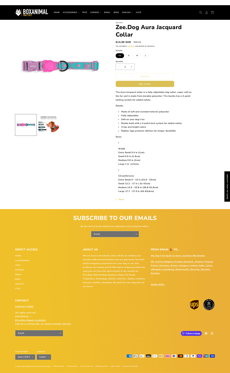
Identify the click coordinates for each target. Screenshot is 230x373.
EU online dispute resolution (30, 320)
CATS (17, 288)
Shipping (131, 46)
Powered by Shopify (43, 366)
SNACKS (19, 284)
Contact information (130, 366)
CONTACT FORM (24, 306)
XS (121, 56)
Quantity (119, 61)
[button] (71, 12)
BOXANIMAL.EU (28, 366)
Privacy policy (72, 366)
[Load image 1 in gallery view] (26, 125)
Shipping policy (102, 366)
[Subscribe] (136, 234)
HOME (18, 256)
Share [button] (121, 199)
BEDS (17, 279)
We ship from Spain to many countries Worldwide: (178, 255)
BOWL (18, 274)
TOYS (17, 265)
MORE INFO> (158, 284)
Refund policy (58, 366)
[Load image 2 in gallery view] (48, 125)
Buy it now (145, 84)
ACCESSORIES (22, 260)
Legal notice (115, 366)
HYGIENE (19, 270)
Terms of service (86, 366)
